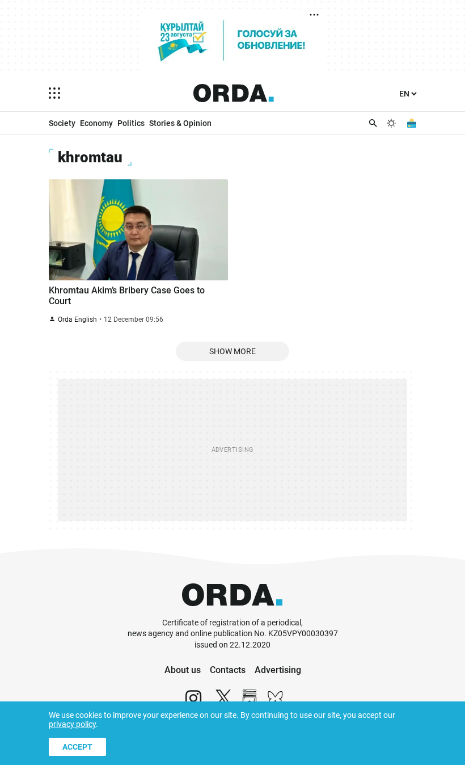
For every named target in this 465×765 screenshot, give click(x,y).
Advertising (278, 670)
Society (62, 123)
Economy (96, 123)
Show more (232, 351)
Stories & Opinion (180, 123)
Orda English (77, 319)
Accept (77, 746)
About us (182, 670)
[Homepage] (233, 93)
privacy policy (72, 724)
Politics (131, 123)
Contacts (228, 670)
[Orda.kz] (232, 612)
